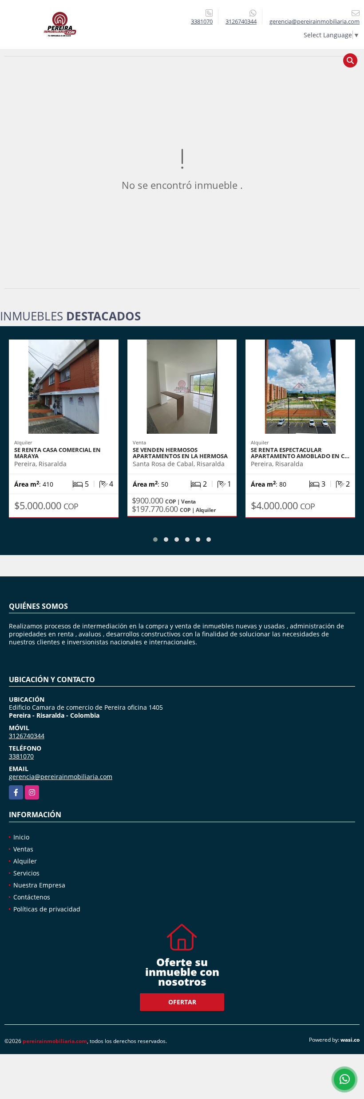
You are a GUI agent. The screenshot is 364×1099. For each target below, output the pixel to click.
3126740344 (241, 21)
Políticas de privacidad (46, 909)
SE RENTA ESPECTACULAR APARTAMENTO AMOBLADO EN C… (300, 453)
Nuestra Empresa (39, 885)
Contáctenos (31, 897)
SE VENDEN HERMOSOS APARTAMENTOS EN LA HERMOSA (180, 453)
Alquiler (25, 861)
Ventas (23, 849)
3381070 (202, 21)
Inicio (21, 837)
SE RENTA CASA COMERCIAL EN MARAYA (57, 453)
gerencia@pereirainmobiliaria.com (60, 776)
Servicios (26, 873)
